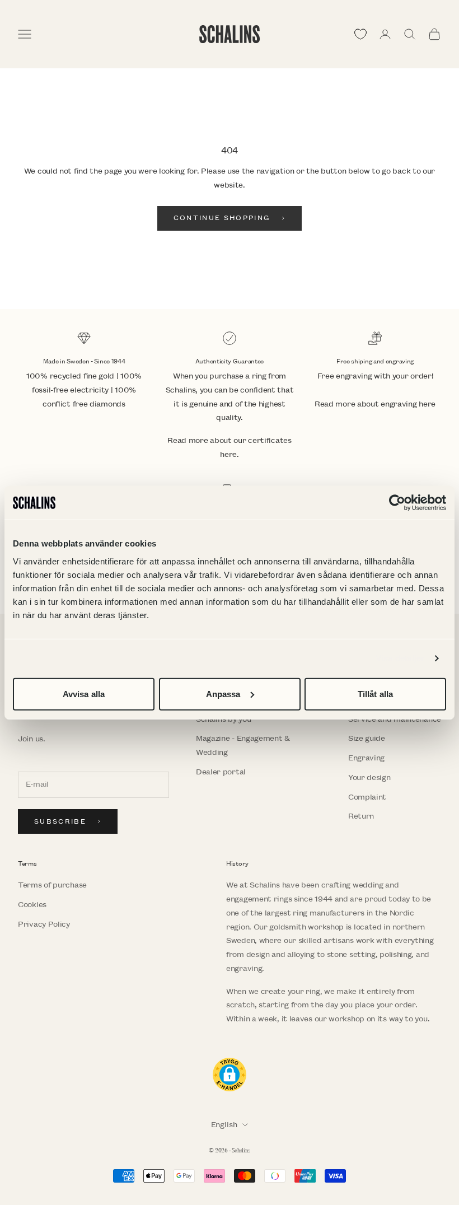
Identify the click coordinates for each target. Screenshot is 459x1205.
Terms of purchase (52, 885)
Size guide (366, 738)
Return (361, 816)
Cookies (32, 904)
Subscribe (60, 821)
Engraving (366, 758)
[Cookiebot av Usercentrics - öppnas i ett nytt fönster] (397, 502)
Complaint (367, 797)
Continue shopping (222, 218)
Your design (369, 777)
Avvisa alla (84, 693)
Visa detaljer (400, 658)
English (224, 1124)
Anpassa (223, 693)
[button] (229, 1074)
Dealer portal (221, 772)
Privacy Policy (44, 924)
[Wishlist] (360, 34)
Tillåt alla (375, 693)
